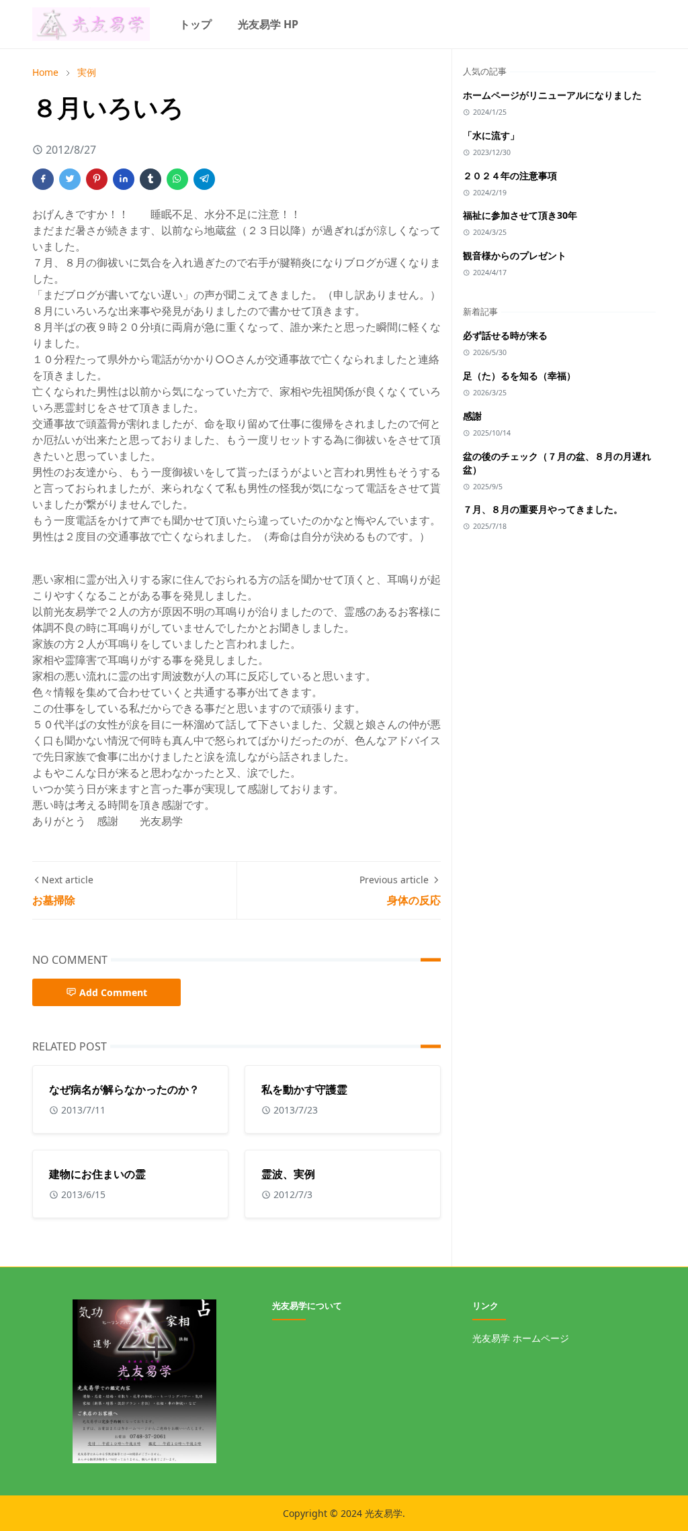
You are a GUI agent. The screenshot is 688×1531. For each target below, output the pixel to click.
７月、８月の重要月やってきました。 (543, 509)
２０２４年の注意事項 (510, 175)
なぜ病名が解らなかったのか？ (124, 1089)
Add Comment (113, 992)
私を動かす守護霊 (304, 1089)
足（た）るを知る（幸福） (519, 375)
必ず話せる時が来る (505, 335)
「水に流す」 (491, 135)
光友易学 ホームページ (520, 1338)
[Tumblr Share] (150, 179)
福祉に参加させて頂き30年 (520, 215)
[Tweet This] (70, 179)
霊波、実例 (288, 1174)
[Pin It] (97, 179)
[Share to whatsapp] (177, 179)
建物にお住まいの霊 (97, 1174)
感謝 (472, 415)
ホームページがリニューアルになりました (552, 95)
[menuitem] (195, 24)
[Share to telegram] (204, 179)
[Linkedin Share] (123, 179)
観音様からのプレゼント (514, 255)
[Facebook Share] (43, 179)
